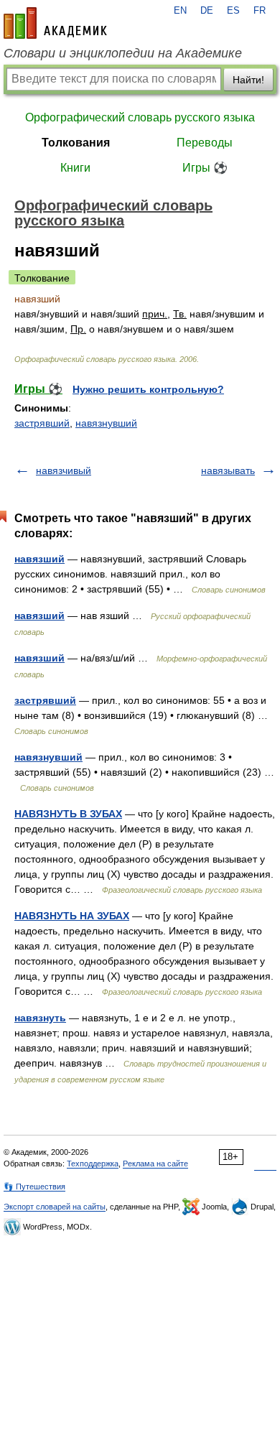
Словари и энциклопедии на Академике (123, 53)
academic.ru (55, 23)
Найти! (248, 79)
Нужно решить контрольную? (148, 389)
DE (206, 11)
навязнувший (106, 423)
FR (259, 11)
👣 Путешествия (34, 1186)
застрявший (42, 423)
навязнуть (40, 1017)
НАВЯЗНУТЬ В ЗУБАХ (68, 813)
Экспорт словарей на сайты (55, 1206)
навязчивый (63, 470)
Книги (75, 168)
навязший (39, 559)
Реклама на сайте (155, 1163)
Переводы (205, 142)
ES (233, 11)
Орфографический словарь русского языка (140, 117)
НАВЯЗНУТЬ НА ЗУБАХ (71, 915)
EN (180, 11)
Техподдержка (92, 1163)
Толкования (76, 142)
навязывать (228, 470)
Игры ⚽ (205, 168)
